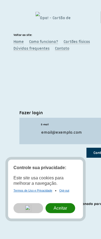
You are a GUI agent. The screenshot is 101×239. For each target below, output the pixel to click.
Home (18, 41)
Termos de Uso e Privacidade (32, 190)
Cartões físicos (77, 41)
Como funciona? (43, 41)
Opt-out (64, 190)
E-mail (45, 124)
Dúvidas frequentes (31, 48)
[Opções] (28, 208)
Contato (62, 48)
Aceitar (60, 208)
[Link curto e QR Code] (16, 224)
